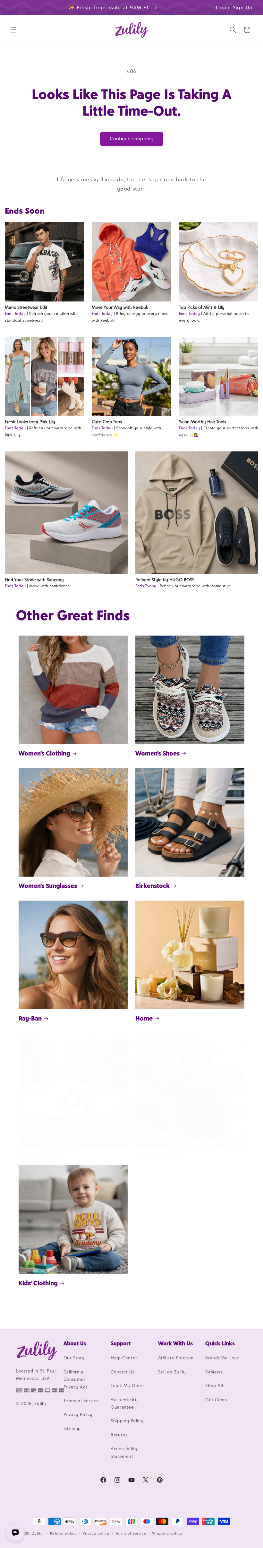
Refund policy (63, 1533)
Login (223, 7)
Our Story (74, 1357)
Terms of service (130, 1533)
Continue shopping (132, 139)
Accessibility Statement (124, 1452)
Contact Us (122, 1371)
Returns (119, 1434)
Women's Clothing (44, 753)
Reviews (213, 1371)
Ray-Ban (30, 1018)
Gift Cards (216, 1399)
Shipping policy (167, 1533)
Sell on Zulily (172, 1371)
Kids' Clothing (38, 1282)
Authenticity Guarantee (124, 1403)
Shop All (214, 1385)
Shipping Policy (127, 1420)
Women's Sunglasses (48, 885)
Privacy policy (96, 1533)
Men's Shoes (36, 1157)
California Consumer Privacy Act (76, 1379)
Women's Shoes (157, 753)
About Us (75, 1343)
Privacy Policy (78, 1414)
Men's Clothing (156, 1157)
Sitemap (72, 1428)
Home (144, 1018)
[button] (13, 30)
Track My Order (127, 1385)
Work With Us (175, 1343)
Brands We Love (222, 1357)
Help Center (124, 1357)
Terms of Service (81, 1400)
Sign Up (243, 7)
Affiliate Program (176, 1357)
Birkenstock (152, 885)
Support (121, 1343)
